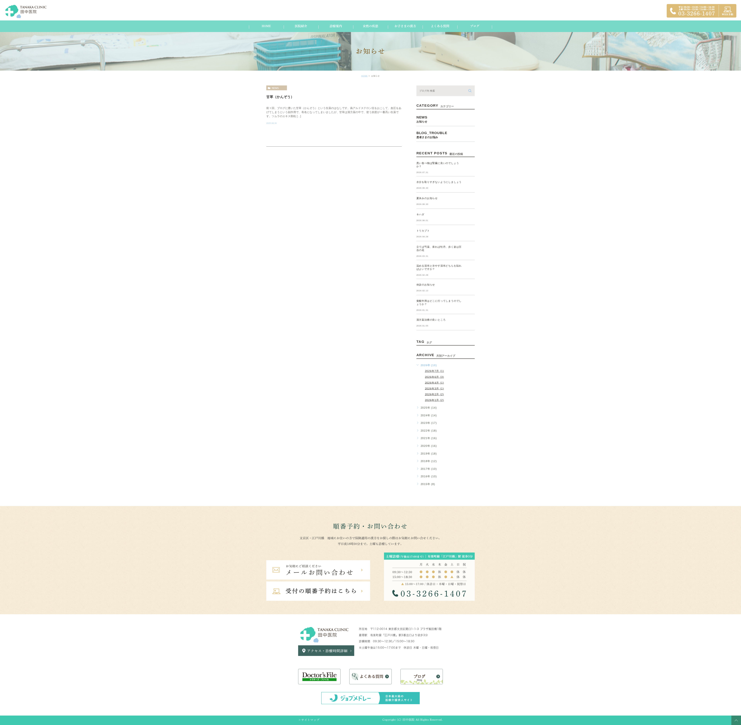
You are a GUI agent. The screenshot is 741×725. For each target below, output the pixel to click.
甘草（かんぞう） (280, 97)
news (275, 88)
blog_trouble (431, 135)
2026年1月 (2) (434, 399)
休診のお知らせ (425, 284)
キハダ (420, 214)
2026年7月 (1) (434, 371)
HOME (364, 76)
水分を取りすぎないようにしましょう (439, 182)
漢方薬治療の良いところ (431, 319)
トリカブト (423, 230)
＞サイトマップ (309, 720)
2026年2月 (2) (434, 394)
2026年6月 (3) (434, 376)
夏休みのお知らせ (427, 198)
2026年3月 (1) (434, 388)
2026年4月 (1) (434, 382)
